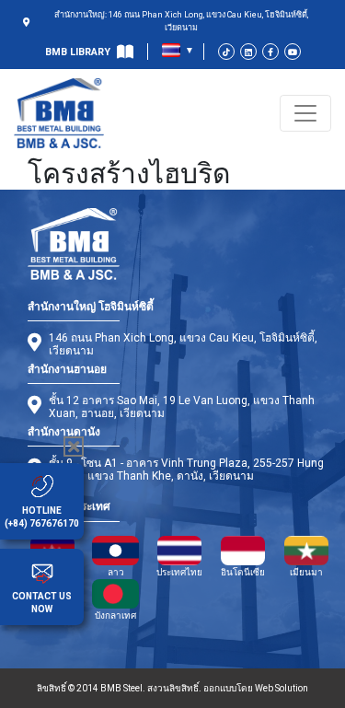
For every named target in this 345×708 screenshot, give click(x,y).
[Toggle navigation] (305, 113)
